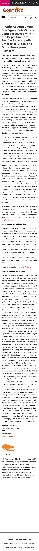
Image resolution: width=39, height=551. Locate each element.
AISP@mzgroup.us (8, 436)
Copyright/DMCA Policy (13, 548)
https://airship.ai (27, 267)
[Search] (26, 17)
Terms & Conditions (28, 543)
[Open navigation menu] (3, 18)
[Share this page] (36, 18)
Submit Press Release (12, 543)
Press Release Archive (23, 539)
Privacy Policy (29, 548)
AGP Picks (5, 3)
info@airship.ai (7, 220)
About (10, 539)
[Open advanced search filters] (31, 17)
